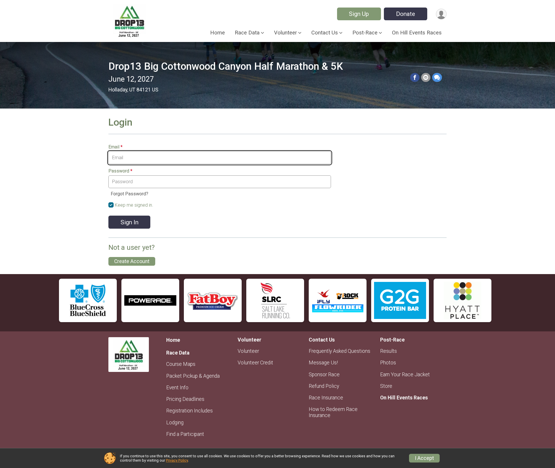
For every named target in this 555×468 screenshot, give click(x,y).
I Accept (424, 458)
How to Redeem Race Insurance (333, 412)
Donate (405, 13)
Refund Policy (324, 386)
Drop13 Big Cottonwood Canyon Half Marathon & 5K (225, 66)
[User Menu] (441, 14)
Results (388, 351)
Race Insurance (326, 398)
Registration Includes (189, 411)
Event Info (177, 387)
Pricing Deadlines (185, 399)
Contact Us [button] (324, 33)
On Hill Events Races (417, 33)
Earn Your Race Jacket (405, 374)
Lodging (175, 422)
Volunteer (248, 351)
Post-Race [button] (365, 33)
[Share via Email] (425, 77)
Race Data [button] (247, 33)
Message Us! (323, 363)
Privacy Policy (177, 460)
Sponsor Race (324, 374)
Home (217, 33)
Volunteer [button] (285, 33)
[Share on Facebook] (414, 77)
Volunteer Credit (255, 363)
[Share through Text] (437, 77)
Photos (388, 363)
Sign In (129, 222)
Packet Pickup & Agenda (193, 376)
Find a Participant (185, 434)
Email (115, 147)
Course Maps (180, 364)
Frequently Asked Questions (339, 351)
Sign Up (359, 13)
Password (120, 171)
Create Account (131, 261)
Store (386, 386)
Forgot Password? (129, 194)
